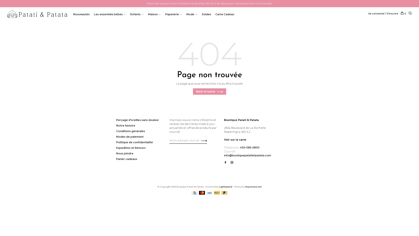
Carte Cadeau (224, 14)
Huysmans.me (253, 186)
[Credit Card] (195, 193)
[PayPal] (217, 193)
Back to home (205, 91)
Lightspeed (225, 186)
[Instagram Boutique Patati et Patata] (232, 162)
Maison (153, 14)
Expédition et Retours (131, 147)
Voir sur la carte (235, 139)
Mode (190, 14)
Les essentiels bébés (108, 14)
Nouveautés (81, 14)
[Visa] (209, 193)
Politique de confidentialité (134, 142)
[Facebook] (225, 162)
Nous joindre (124, 153)
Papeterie (172, 14)
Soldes (206, 14)
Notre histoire (125, 125)
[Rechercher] (410, 13)
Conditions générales (130, 131)
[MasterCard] (202, 193)
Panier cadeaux (126, 159)
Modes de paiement (130, 136)
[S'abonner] (203, 140)
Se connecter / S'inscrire (383, 13)
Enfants (135, 14)
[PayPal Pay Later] (224, 193)
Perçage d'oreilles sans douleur (137, 120)
